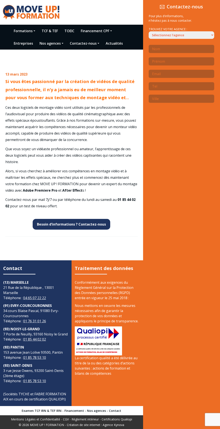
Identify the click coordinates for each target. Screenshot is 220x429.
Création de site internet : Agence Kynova (95, 425)
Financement (74, 411)
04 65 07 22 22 (34, 298)
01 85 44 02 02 (34, 339)
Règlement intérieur (85, 419)
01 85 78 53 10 (34, 357)
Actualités (114, 43)
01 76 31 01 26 (34, 321)
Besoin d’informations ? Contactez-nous (71, 224)
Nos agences (50, 43)
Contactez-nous (83, 43)
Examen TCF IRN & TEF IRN (41, 411)
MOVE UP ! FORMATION (47, 425)
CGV (66, 419)
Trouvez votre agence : (168, 29)
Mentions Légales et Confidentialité (35, 419)
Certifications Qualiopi (117, 419)
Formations (23, 31)
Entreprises (23, 43)
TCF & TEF (50, 31)
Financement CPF (95, 31)
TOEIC (69, 31)
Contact (115, 411)
